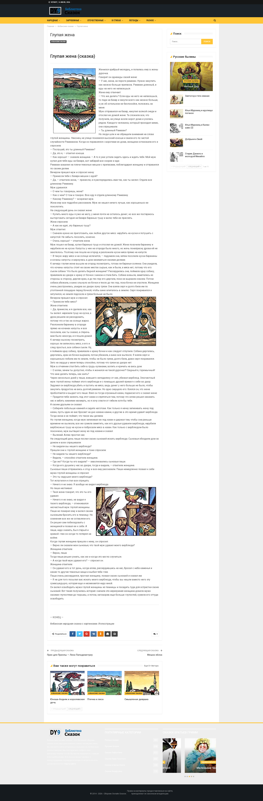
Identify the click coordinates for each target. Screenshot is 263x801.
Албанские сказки (58, 41)
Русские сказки (112, 746)
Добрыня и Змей (193, 139)
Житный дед (191, 86)
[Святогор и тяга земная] (176, 99)
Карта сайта (70, 764)
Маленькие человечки (189, 767)
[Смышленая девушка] (141, 683)
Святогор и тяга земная (197, 96)
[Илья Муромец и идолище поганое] (176, 114)
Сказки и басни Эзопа (115, 765)
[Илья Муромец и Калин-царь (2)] (176, 128)
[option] (189, 757)
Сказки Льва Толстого (115, 759)
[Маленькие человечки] (189, 755)
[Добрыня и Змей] (176, 143)
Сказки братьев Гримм (189, 762)
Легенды (133, 20)
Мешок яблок (154, 654)
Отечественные (95, 20)
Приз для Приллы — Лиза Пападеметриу (70, 654)
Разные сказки (112, 740)
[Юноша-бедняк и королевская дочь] (67, 683)
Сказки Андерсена (113, 771)
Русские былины (191, 81)
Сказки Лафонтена (113, 752)
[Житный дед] (191, 76)
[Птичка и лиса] (104, 683)
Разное (150, 20)
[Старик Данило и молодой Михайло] (176, 157)
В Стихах (116, 20)
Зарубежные (72, 20)
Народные (52, 20)
